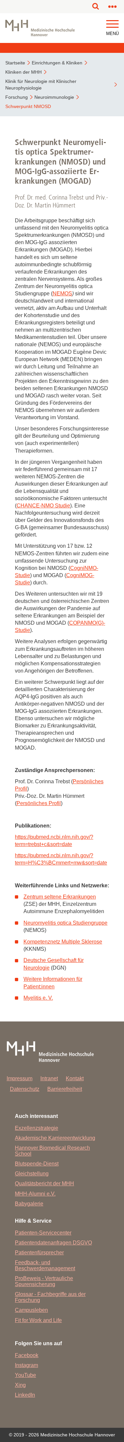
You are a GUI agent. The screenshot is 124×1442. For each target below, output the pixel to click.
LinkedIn (25, 1395)
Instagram (26, 1365)
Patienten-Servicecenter (43, 1233)
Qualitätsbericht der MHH (44, 1183)
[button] (112, 24)
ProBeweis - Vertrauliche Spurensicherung (44, 1281)
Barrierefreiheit (64, 1089)
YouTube (25, 1375)
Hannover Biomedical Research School (52, 1151)
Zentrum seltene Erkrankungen (59, 897)
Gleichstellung (32, 1173)
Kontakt (75, 1078)
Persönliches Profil (39, 803)
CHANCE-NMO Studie (43, 505)
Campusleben (31, 1310)
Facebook (26, 1355)
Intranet (49, 1078)
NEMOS (62, 293)
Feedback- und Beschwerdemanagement (45, 1265)
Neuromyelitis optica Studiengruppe (65, 923)
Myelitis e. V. (38, 998)
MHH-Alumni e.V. (35, 1194)
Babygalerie (29, 1203)
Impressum (19, 1078)
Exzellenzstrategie (36, 1128)
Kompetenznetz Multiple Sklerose (62, 941)
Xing (20, 1385)
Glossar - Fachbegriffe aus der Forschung (50, 1297)
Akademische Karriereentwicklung (55, 1138)
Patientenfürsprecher (39, 1252)
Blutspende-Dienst (37, 1163)
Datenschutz (24, 1089)
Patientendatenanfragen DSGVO (53, 1242)
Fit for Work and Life (38, 1320)
